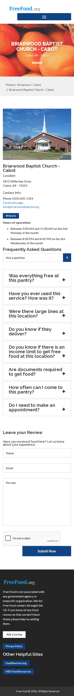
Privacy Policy (14, 646)
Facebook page (13, 202)
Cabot (37, 84)
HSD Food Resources (18, 671)
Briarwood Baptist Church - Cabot (31, 89)
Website (11, 215)
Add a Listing (14, 634)
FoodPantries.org (16, 663)
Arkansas (23, 84)
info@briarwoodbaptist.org (21, 207)
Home (10, 84)
